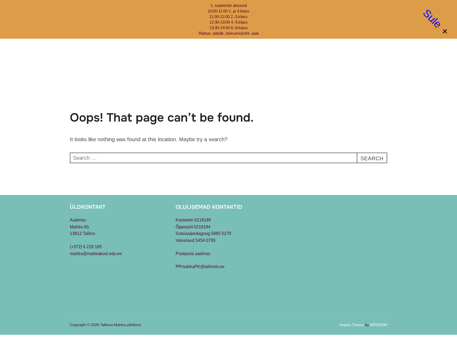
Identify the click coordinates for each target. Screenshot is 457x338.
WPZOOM (378, 325)
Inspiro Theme (352, 325)
